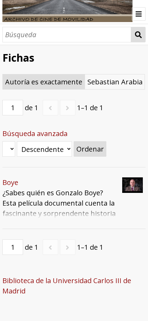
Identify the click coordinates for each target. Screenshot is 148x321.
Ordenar (90, 149)
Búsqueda (138, 34)
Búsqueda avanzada (34, 133)
